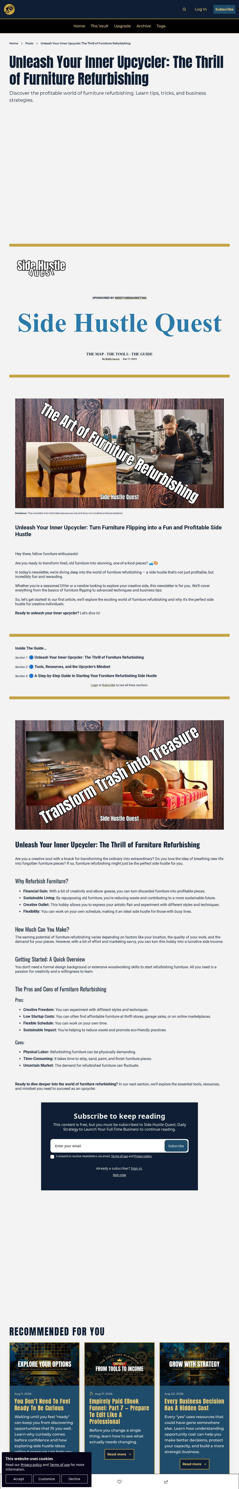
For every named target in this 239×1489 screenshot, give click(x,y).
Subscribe (176, 1146)
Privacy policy (31, 1464)
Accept (19, 1479)
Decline (74, 1479)
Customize (47, 1479)
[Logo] (9, 9)
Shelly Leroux (112, 359)
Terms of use (60, 1464)
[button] (119, 1454)
